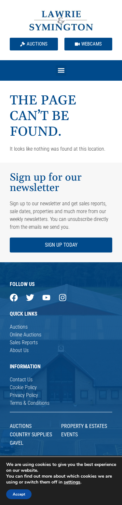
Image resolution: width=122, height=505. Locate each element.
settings (72, 482)
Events (69, 434)
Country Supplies (31, 434)
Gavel (16, 443)
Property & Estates (84, 426)
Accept (19, 494)
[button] (61, 70)
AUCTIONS (21, 426)
